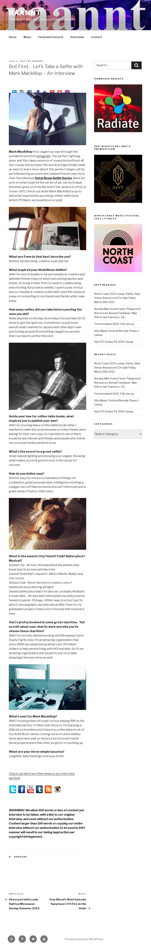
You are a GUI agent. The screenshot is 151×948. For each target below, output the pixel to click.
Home (13, 37)
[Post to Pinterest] (52, 91)
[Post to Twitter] (14, 91)
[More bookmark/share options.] (60, 91)
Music (27, 37)
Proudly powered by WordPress (84, 939)
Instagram (43, 156)
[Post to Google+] (22, 91)
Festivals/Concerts (50, 37)
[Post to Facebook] (29, 91)
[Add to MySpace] (44, 91)
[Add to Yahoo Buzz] (67, 91)
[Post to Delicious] (37, 91)
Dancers (20, 856)
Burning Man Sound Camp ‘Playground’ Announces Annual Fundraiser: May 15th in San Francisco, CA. (117, 313)
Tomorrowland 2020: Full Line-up (114, 323)
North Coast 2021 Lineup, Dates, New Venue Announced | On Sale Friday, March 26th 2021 (117, 298)
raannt (25, 13)
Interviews (77, 37)
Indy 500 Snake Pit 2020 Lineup (113, 341)
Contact (96, 37)
